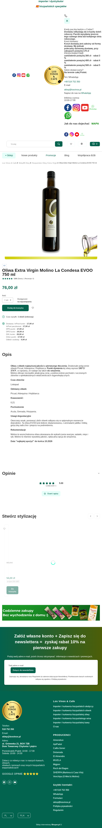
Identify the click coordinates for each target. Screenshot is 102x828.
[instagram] (71, 134)
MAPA (95, 123)
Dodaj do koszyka (15, 308)
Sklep (21, 163)
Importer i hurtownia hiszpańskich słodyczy (73, 706)
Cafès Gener (59, 748)
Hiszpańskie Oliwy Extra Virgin (44, 163)
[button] (58, 144)
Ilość (4, 295)
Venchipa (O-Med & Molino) (66, 776)
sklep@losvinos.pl (61, 802)
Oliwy (27, 163)
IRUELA (57, 760)
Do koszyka (12, 590)
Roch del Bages (60, 768)
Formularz (58, 798)
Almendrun (58, 740)
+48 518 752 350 (61, 790)
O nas (56, 726)
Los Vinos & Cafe (9, 163)
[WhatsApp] (82, 134)
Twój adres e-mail (15, 665)
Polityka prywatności (63, 806)
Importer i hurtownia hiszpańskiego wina (72, 718)
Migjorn (56, 764)
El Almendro (59, 756)
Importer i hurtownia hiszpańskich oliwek (72, 710)
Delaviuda (58, 752)
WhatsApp (86, 93)
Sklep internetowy (48, 824)
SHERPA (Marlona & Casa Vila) (68, 772)
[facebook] (66, 134)
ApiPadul (57, 744)
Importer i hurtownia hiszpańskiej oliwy (71, 714)
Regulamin (58, 810)
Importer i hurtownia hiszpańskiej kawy (71, 722)
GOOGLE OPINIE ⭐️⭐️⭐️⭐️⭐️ (20, 773)
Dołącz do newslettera (23, 670)
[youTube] (77, 134)
